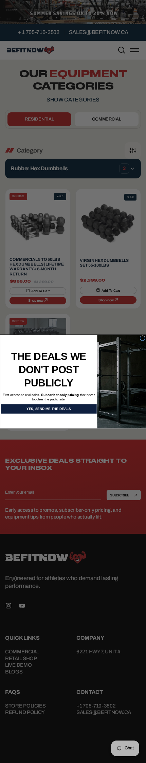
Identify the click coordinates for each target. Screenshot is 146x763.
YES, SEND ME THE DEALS (48, 409)
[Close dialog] (142, 338)
